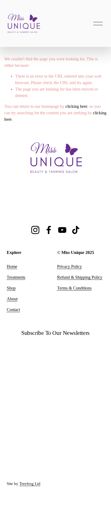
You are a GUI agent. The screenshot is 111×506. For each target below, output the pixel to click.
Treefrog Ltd (29, 483)
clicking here (76, 106)
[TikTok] (75, 230)
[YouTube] (62, 230)
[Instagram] (35, 230)
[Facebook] (48, 230)
